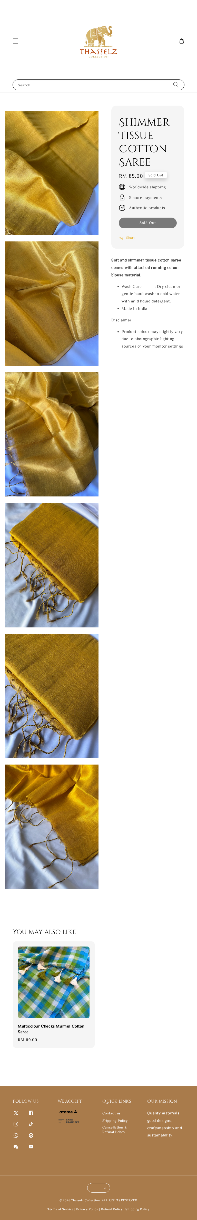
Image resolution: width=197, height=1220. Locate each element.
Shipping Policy (115, 1120)
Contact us (111, 1113)
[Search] (176, 85)
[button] (15, 41)
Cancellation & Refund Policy (114, 1129)
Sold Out (148, 223)
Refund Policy (112, 1209)
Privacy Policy (87, 1209)
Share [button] (131, 237)
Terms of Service (60, 1209)
